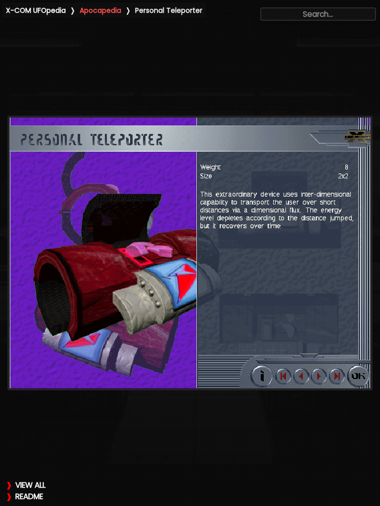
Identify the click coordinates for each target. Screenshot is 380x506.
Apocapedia (100, 10)
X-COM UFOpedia (36, 10)
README (29, 496)
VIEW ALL (30, 485)
